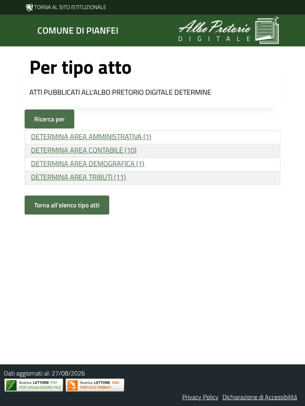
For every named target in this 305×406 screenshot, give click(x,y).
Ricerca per (49, 119)
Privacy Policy (200, 397)
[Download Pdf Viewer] (34, 385)
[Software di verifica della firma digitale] (95, 385)
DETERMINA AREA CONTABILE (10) (84, 150)
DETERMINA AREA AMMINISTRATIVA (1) (91, 136)
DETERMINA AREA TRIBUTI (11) (78, 177)
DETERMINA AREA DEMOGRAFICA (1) (87, 163)
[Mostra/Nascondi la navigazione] (9, 29)
